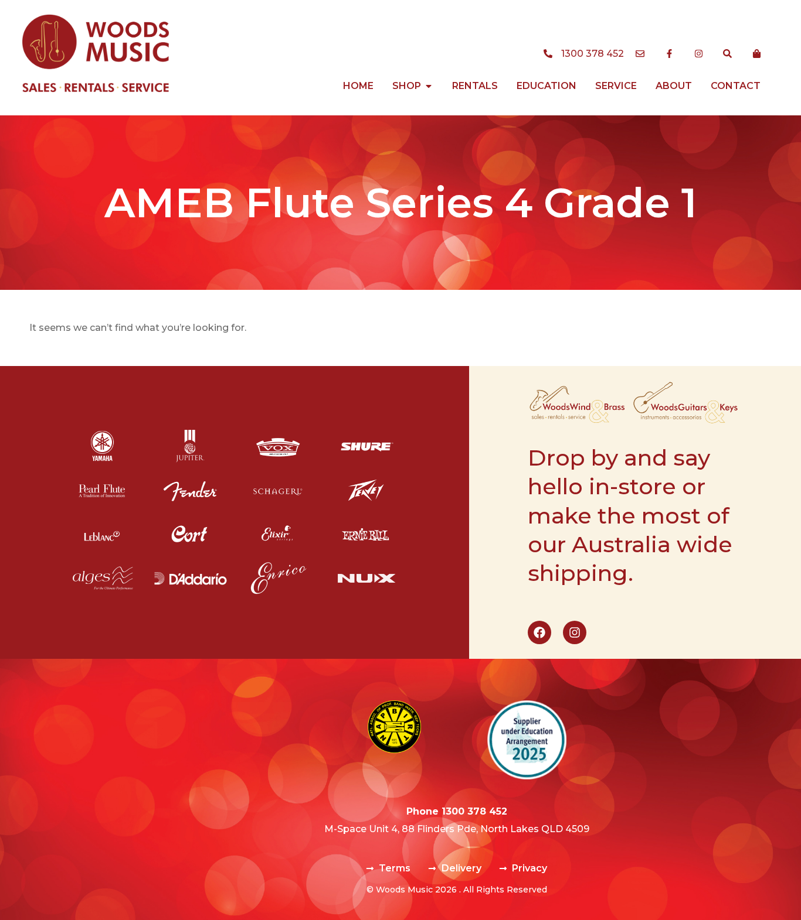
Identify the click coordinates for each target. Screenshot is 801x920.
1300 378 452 (474, 811)
